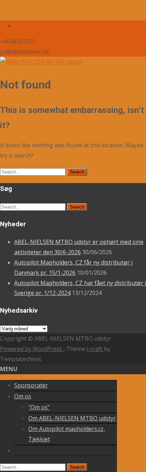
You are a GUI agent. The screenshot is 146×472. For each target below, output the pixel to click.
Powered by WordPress (31, 349)
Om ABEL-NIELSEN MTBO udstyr (72, 418)
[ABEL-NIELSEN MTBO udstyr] (41, 62)
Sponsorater (31, 385)
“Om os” (39, 407)
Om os (22, 396)
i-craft (95, 349)
